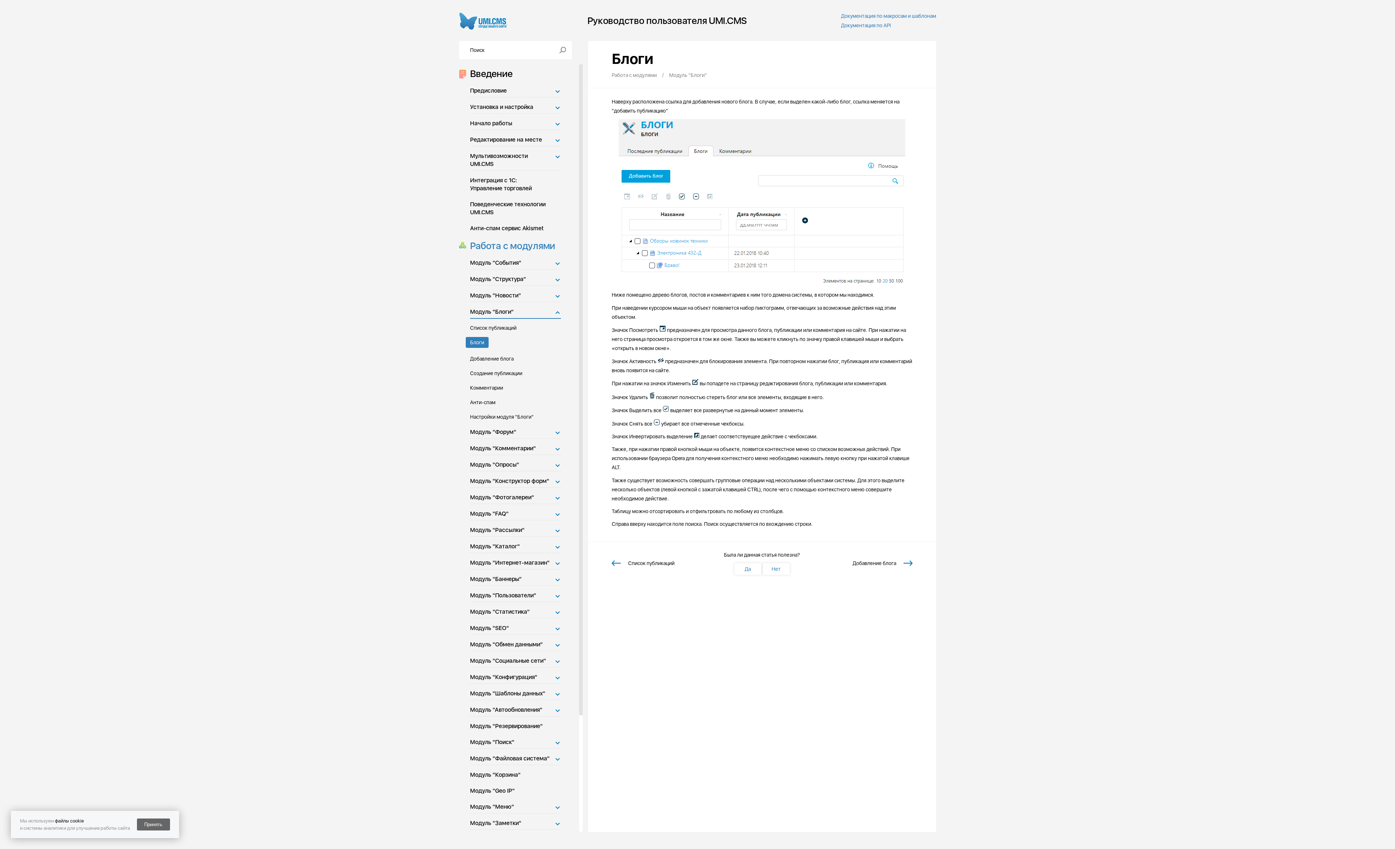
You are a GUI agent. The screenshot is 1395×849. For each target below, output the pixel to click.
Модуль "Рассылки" (497, 530)
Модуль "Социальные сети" (508, 660)
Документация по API (866, 25)
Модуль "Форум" (493, 431)
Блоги (477, 342)
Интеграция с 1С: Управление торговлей (501, 184)
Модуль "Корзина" (495, 774)
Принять (153, 824)
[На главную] (483, 20)
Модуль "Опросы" (494, 464)
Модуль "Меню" (492, 806)
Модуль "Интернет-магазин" (510, 562)
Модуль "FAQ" (489, 513)
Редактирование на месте (506, 139)
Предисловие (488, 90)
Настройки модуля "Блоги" (502, 417)
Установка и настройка (501, 106)
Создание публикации (496, 373)
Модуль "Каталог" (495, 546)
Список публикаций (493, 328)
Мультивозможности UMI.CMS (499, 160)
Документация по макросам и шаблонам (888, 16)
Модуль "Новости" (495, 295)
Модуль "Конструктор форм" (509, 481)
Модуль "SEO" (489, 628)
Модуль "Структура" (498, 279)
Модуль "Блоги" (492, 311)
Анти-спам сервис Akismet (506, 228)
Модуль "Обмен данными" (506, 644)
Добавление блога (492, 359)
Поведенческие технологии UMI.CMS (508, 208)
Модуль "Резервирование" (506, 726)
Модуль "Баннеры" (496, 579)
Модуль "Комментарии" (503, 448)
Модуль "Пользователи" (503, 595)
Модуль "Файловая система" (510, 758)
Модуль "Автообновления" (506, 709)
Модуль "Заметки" (495, 823)
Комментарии (486, 388)
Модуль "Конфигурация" (503, 677)
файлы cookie (69, 821)
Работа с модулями (512, 245)
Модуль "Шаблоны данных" (507, 693)
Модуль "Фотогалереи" (502, 497)
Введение (491, 73)
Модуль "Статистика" (500, 611)
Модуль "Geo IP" (492, 790)
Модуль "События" (495, 262)
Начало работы (491, 123)
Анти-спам (483, 402)
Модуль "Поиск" (492, 742)
